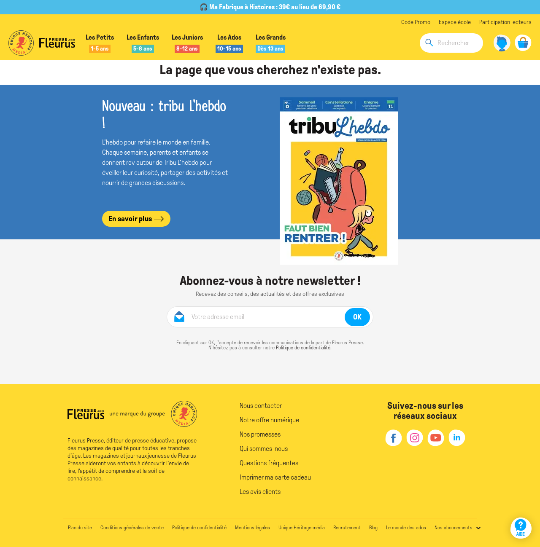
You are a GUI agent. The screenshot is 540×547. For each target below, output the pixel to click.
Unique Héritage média (301, 528)
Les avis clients (260, 491)
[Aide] (521, 528)
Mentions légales (252, 528)
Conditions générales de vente (132, 528)
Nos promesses (260, 434)
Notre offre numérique (269, 420)
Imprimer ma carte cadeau (275, 477)
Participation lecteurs (505, 22)
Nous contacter (261, 405)
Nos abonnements (453, 527)
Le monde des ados (406, 528)
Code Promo (415, 22)
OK (357, 317)
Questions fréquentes (269, 463)
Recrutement (347, 528)
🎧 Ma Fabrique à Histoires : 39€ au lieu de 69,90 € (270, 7)
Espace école (455, 22)
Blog (373, 528)
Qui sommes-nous (264, 448)
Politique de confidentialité (303, 348)
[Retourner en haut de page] (522, 503)
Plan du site (80, 528)
